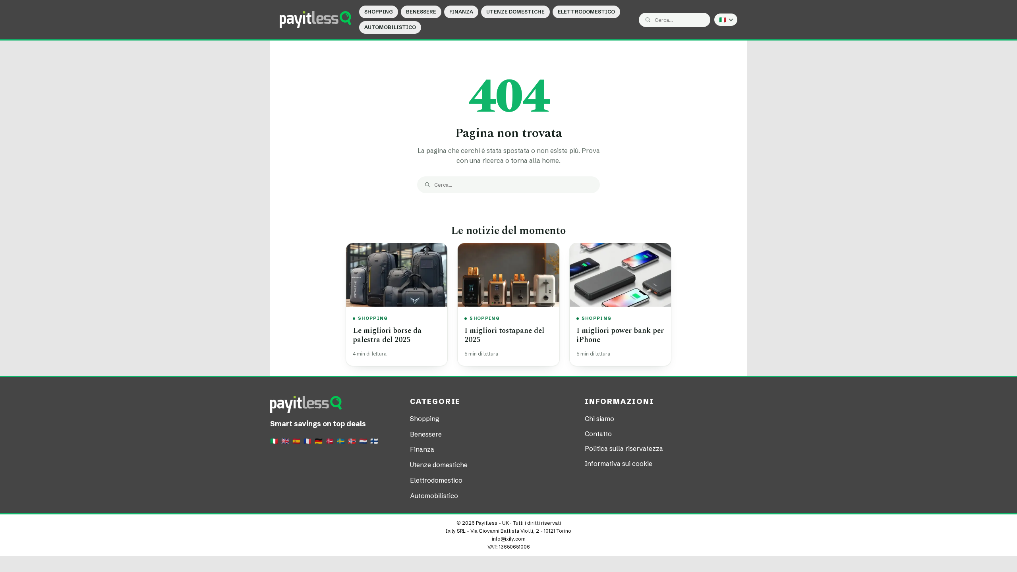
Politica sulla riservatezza (624, 448)
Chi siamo (599, 419)
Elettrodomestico (586, 12)
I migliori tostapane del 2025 (504, 335)
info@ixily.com (509, 539)
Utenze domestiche (515, 12)
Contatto (598, 434)
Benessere (421, 12)
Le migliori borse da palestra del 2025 (387, 335)
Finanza (461, 12)
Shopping (378, 12)
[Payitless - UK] (315, 19)
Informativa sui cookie (618, 464)
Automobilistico (390, 27)
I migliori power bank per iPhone (620, 335)
